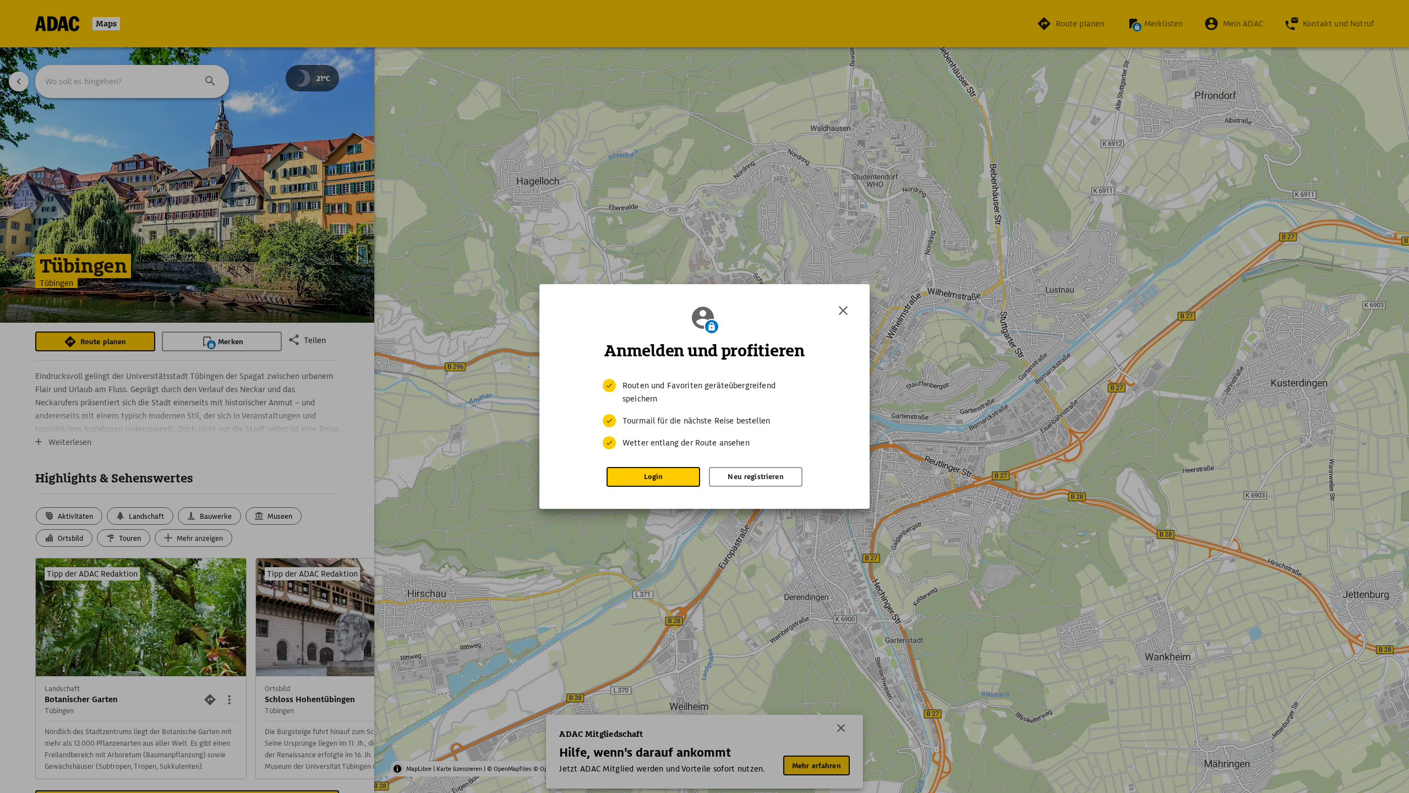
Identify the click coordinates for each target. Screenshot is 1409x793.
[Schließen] (843, 310)
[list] (704, 414)
